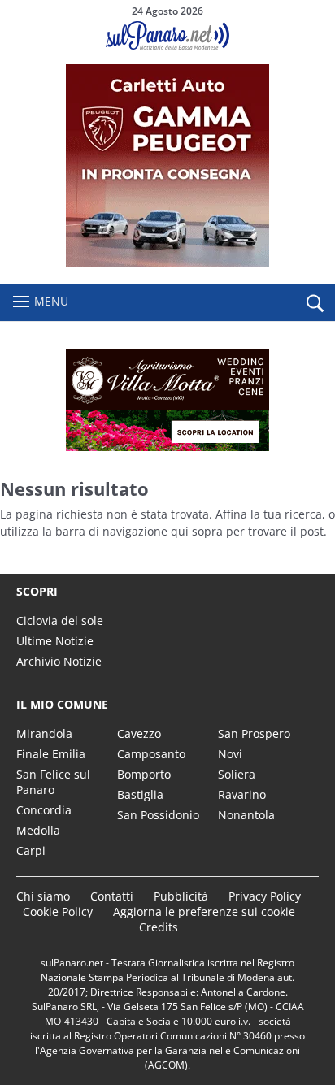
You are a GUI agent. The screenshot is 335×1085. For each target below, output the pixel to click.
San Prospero (254, 733)
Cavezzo (139, 733)
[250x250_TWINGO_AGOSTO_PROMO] (167, 263)
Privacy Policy (264, 896)
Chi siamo (43, 896)
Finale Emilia (50, 754)
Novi (230, 754)
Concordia (44, 810)
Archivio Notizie (59, 661)
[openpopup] (314, 303)
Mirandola (44, 733)
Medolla (38, 830)
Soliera (236, 774)
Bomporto (144, 774)
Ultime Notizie (55, 641)
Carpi (31, 850)
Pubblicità (181, 896)
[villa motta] (167, 400)
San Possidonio (158, 814)
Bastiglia (140, 794)
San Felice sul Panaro (53, 781)
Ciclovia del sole (59, 620)
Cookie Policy (58, 911)
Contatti (111, 896)
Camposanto (151, 754)
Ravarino (242, 794)
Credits (158, 927)
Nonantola (246, 814)
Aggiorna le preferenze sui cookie (204, 911)
